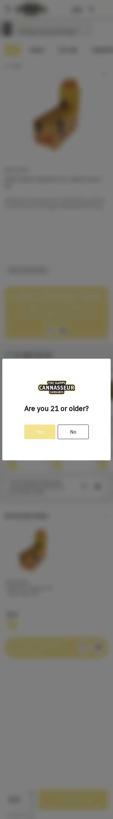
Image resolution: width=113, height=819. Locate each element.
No (73, 432)
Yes (39, 432)
